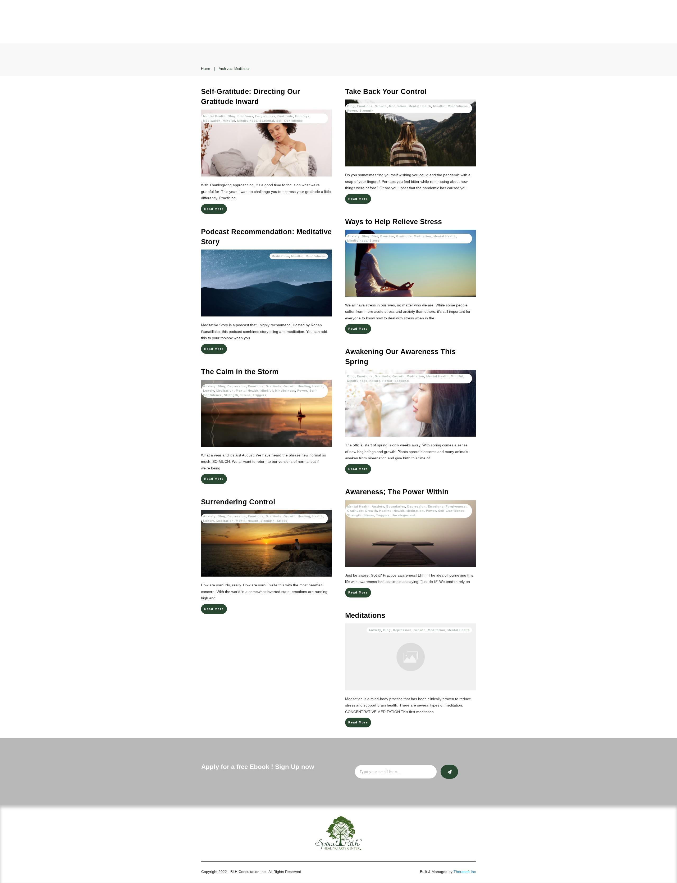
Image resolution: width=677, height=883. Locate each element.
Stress (374, 240)
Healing (304, 386)
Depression (236, 386)
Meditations (365, 615)
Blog (231, 116)
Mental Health (214, 116)
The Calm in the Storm (239, 372)
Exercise (387, 236)
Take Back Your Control (386, 92)
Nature (374, 380)
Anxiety (353, 236)
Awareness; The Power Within (397, 492)
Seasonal (266, 120)
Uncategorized (403, 515)
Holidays (302, 116)
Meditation (212, 120)
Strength (366, 110)
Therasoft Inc (465, 872)
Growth (381, 106)
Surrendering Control (238, 502)
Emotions (245, 116)
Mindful (229, 120)
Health (317, 386)
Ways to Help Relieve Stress (393, 222)
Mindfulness (247, 120)
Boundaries (395, 506)
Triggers (259, 395)
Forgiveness (265, 116)
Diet (375, 236)
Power (352, 110)
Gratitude (285, 116)
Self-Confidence (289, 120)
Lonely (208, 390)
